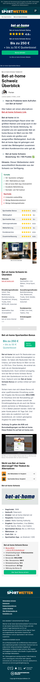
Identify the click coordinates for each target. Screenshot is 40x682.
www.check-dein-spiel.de (23, 658)
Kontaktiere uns (7, 613)
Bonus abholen (20, 53)
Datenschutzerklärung (9, 606)
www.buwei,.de (7, 661)
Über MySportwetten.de (10, 611)
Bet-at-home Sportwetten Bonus (10, 65)
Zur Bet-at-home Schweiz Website (20, 57)
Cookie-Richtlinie (8, 608)
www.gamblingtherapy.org (21, 663)
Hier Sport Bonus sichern (20, 572)
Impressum (6, 603)
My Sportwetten (6, 17)
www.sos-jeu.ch (17, 661)
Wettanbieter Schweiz (9, 601)
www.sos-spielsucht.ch (30, 661)
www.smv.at (6, 663)
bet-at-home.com (8, 281)
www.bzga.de (10, 658)
